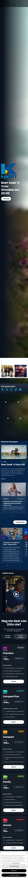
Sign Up (13, 681)
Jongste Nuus (20, 522)
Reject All (14, 870)
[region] (14, 864)
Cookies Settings (14, 866)
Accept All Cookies (14, 875)
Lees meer (6, 197)
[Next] (24, 594)
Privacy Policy (16, 863)
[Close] (26, 853)
